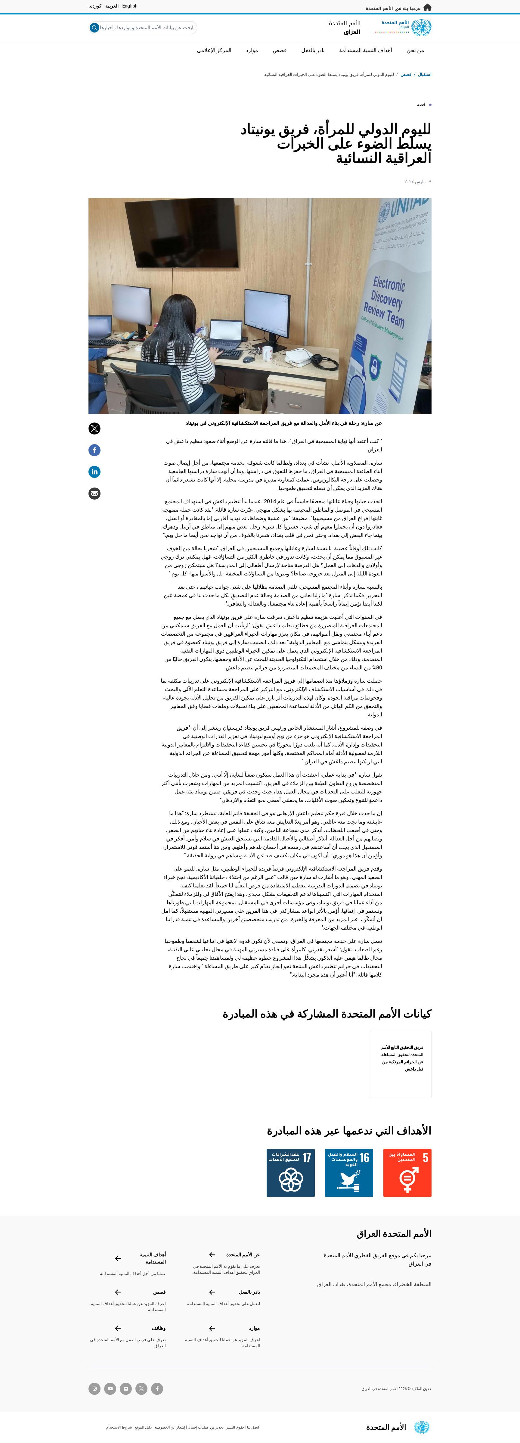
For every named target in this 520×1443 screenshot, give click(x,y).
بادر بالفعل (249, 1292)
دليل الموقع (143, 1427)
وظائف (159, 1328)
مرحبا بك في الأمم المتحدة (394, 9)
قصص (406, 74)
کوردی (95, 6)
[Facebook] (94, 450)
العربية (112, 6)
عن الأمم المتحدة (243, 1255)
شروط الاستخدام (119, 1427)
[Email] (94, 494)
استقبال (425, 74)
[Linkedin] (94, 472)
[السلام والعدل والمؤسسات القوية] (347, 1173)
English (130, 6)
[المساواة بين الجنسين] (406, 1173)
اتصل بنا (253, 1427)
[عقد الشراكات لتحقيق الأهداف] (289, 1173)
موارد (254, 1328)
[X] (94, 428)
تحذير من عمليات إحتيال (206, 1427)
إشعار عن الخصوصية (169, 1427)
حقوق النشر (235, 1427)
